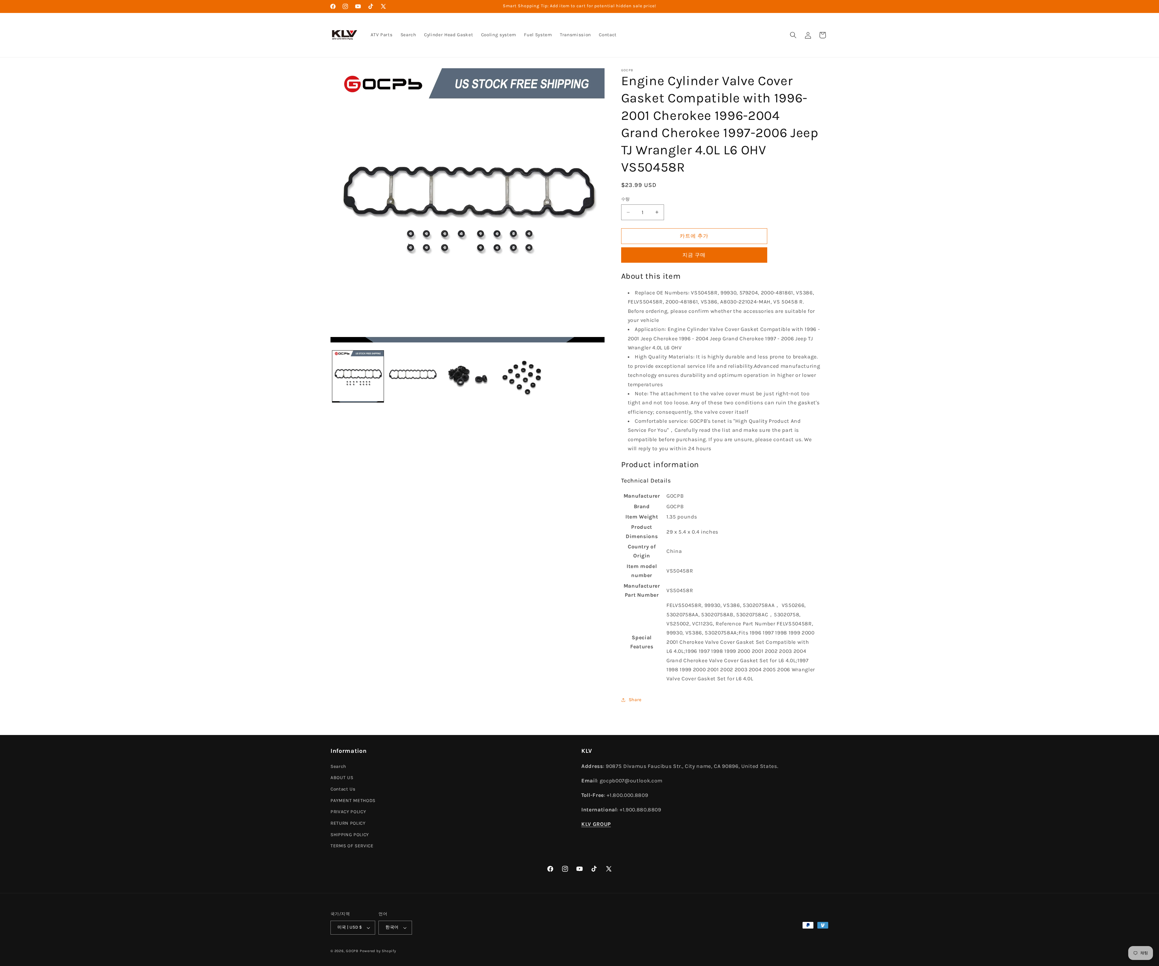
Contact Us (343, 789)
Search (338, 766)
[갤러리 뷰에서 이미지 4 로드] (522, 376)
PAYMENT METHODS (352, 800)
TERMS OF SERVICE (352, 846)
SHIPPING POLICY (349, 834)
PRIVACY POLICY (348, 811)
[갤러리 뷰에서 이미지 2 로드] (413, 376)
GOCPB (352, 951)
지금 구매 (694, 255)
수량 (625, 199)
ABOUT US (341, 777)
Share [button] (635, 699)
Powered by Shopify (378, 951)
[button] (793, 35)
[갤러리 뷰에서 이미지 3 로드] (467, 376)
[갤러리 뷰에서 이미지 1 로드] (358, 376)
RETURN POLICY (348, 823)
